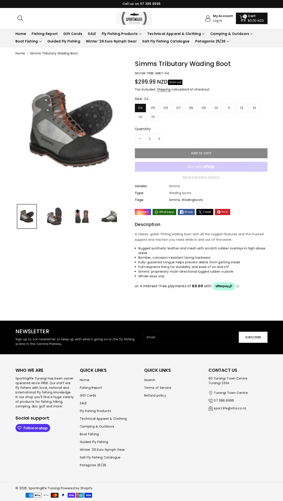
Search (149, 380)
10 (216, 107)
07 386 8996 (224, 400)
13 (254, 107)
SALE (83, 403)
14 (140, 116)
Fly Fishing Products (120, 33)
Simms (174, 200)
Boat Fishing (26, 41)
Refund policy (155, 395)
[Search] (20, 18)
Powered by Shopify (76, 488)
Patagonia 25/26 (210, 41)
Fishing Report (91, 387)
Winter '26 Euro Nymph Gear (102, 449)
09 (204, 107)
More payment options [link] (201, 177)
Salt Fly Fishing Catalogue (100, 457)
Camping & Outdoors (229, 33)
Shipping (163, 89)
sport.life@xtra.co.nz (230, 408)
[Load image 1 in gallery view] (26, 216)
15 (153, 116)
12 (241, 107)
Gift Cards (88, 395)
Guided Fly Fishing (94, 442)
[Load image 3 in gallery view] (82, 216)
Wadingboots (192, 200)
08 (191, 107)
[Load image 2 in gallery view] (54, 216)
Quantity (143, 128)
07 (178, 107)
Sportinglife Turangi (45, 488)
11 (229, 107)
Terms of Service (158, 387)
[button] (252, 18)
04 (140, 107)
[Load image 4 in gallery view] (109, 216)
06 (165, 107)
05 (153, 107)
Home (20, 53)
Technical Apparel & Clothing (174, 33)
